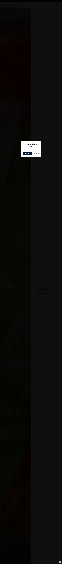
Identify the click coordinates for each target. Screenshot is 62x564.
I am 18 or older (28, 153)
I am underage (36, 153)
